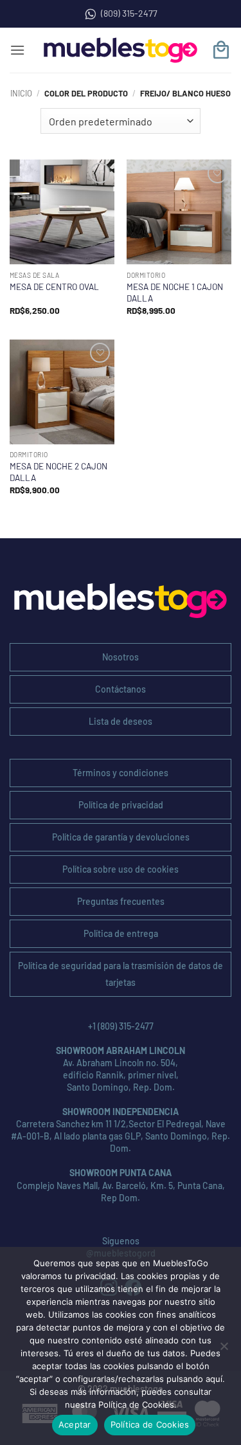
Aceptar (74, 1424)
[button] (17, 50)
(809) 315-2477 (129, 13)
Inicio (21, 93)
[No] (223, 1350)
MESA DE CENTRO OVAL (54, 286)
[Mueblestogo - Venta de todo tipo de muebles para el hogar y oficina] (120, 50)
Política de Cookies (150, 1424)
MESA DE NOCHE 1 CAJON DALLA (175, 292)
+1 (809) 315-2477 (121, 1026)
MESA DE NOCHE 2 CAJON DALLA (58, 471)
